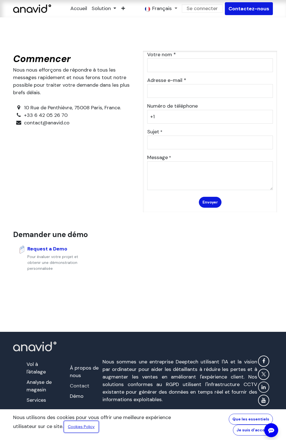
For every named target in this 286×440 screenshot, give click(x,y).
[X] (263, 374)
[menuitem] (78, 9)
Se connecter (202, 8)
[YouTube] (263, 400)
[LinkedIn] (263, 387)
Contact (79, 385)
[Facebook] (263, 361)
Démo (77, 396)
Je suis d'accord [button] (253, 429)
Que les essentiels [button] (250, 419)
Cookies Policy (81, 426)
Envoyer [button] (210, 202)
